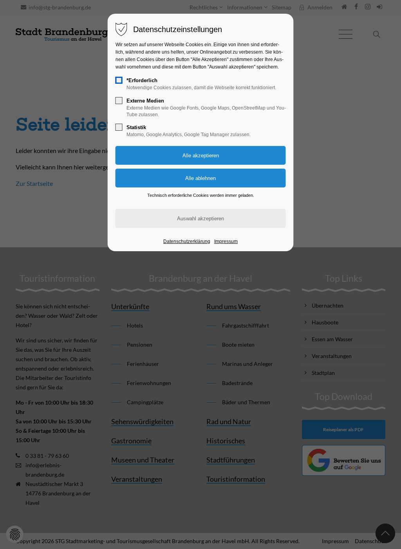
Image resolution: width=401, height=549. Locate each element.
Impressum (226, 241)
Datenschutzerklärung (186, 241)
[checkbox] (119, 80)
